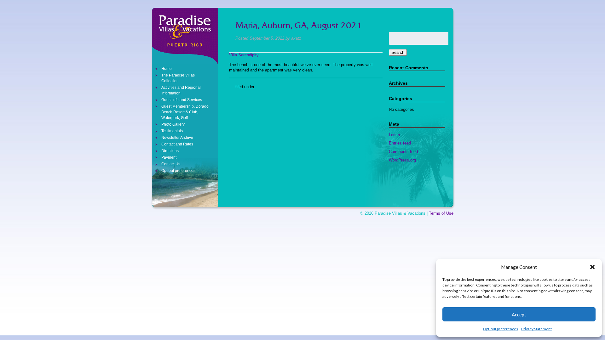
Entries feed (400, 143)
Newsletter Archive (177, 137)
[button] (592, 267)
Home (166, 68)
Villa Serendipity (244, 55)
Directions (170, 151)
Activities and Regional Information (181, 90)
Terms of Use (441, 213)
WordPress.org (402, 160)
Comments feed (403, 151)
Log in (394, 135)
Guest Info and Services (181, 100)
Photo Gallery (173, 124)
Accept (519, 314)
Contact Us (170, 164)
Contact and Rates (177, 144)
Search (397, 52)
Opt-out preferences (500, 328)
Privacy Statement (536, 328)
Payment (168, 157)
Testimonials (172, 131)
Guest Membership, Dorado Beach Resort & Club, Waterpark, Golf (185, 112)
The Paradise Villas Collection (178, 78)
